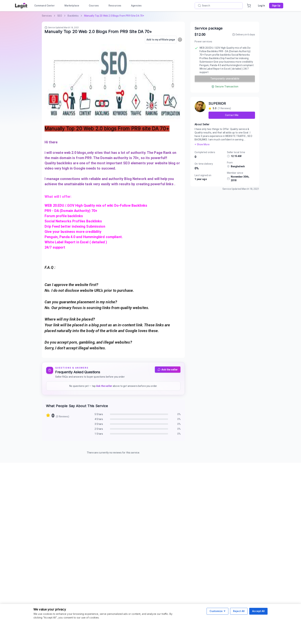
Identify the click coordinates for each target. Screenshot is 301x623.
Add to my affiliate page (160, 39)
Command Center (44, 5)
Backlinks (73, 15)
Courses (94, 5)
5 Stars (99, 414)
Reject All (239, 611)
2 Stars (99, 428)
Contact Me (231, 115)
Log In (261, 5)
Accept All (258, 611)
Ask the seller (169, 369)
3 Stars (99, 424)
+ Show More (202, 144)
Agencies (136, 5)
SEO (59, 15)
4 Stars (99, 419)
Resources (115, 5)
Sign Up (276, 5)
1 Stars (99, 433)
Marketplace (71, 5)
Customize (216, 611)
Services (47, 15)
